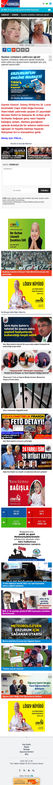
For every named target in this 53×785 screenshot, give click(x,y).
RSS (26, 754)
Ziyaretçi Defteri (26, 752)
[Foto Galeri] (50, 3)
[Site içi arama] (33, 770)
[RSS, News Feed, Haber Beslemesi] (24, 770)
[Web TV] (47, 3)
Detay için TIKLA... (12, 138)
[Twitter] (9, 50)
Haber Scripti (24, 776)
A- (50, 60)
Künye (26, 747)
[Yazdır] (23, 50)
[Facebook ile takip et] (19, 770)
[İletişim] (49, 9)
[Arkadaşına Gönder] (18, 50)
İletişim (26, 749)
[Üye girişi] (28, 770)
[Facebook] (4, 50)
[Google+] (14, 50)
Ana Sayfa (26, 744)
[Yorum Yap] (27, 50)
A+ (50, 57)
